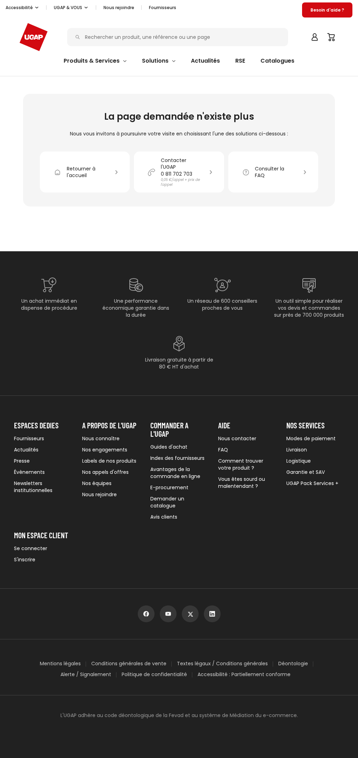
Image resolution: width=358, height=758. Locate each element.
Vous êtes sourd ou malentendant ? (241, 483)
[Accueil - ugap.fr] (34, 37)
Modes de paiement (311, 438)
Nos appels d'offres (105, 472)
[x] (190, 613)
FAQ (223, 449)
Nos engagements (104, 449)
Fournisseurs (162, 7)
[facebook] (146, 613)
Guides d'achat (168, 446)
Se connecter (30, 548)
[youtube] (168, 613)
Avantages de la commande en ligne (175, 473)
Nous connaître (101, 438)
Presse (22, 460)
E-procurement (169, 487)
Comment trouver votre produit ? (240, 464)
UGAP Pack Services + (312, 483)
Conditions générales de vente (128, 663)
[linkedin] (212, 613)
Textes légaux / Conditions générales (222, 663)
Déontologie (293, 663)
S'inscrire (24, 559)
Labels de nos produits (109, 460)
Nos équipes (97, 483)
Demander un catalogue (167, 502)
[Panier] (331, 37)
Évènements (29, 472)
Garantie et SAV (305, 472)
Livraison (296, 449)
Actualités (26, 449)
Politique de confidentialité (154, 674)
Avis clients (163, 516)
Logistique (298, 460)
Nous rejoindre (99, 494)
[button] (22, 8)
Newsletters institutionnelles (33, 487)
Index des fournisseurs (177, 458)
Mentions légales (60, 663)
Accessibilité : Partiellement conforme (244, 674)
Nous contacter (237, 438)
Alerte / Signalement (85, 674)
